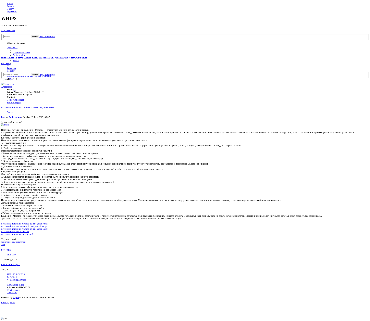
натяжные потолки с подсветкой (17, 234)
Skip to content (8, 30)
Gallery (10, 9)
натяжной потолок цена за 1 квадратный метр (24, 226)
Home (10, 3)
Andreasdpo (6, 87)
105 (14, 89)
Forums (10, 6)
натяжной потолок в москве (15, 231)
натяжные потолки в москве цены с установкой (24, 223)
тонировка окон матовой (13, 242)
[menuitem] (21, 52)
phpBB (16, 297)
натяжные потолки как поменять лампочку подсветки (44, 57)
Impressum (12, 11)
